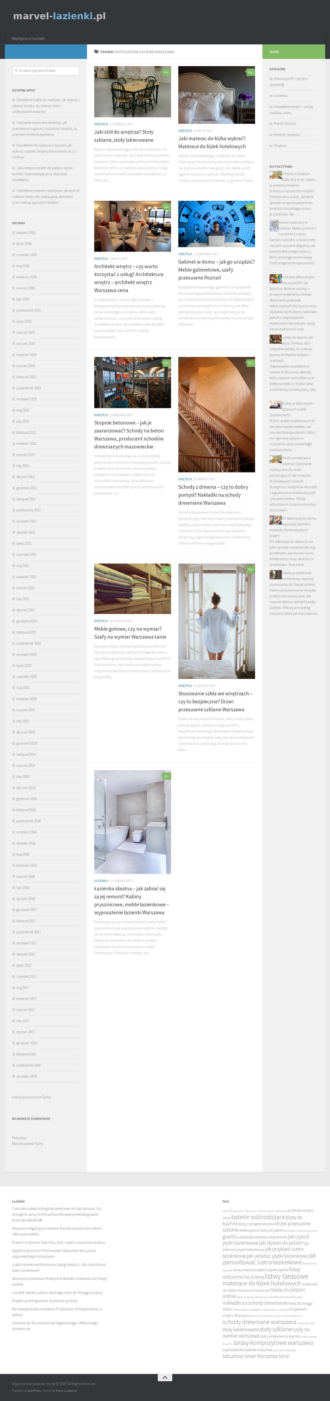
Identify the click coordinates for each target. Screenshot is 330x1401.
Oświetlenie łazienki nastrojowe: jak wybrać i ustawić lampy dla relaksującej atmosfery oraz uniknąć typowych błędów (46, 196)
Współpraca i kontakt (28, 38)
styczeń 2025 (25, 343)
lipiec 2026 (23, 243)
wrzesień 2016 (26, 1076)
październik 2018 (28, 821)
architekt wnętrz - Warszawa (271, 1211)
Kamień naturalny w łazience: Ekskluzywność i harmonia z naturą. (297, 228)
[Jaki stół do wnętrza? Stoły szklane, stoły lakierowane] (132, 91)
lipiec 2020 (23, 665)
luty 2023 (22, 421)
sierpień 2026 (25, 232)
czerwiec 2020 (26, 676)
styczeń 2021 (25, 610)
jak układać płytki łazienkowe (277, 1256)
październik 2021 (28, 510)
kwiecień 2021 (26, 576)
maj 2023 (22, 410)
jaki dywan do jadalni (281, 1243)
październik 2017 (28, 932)
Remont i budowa (287, 134)
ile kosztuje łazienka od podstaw (261, 1237)
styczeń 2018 (25, 898)
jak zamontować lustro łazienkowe (269, 1259)
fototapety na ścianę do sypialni (301, 1230)
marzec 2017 (25, 1009)
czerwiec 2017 (26, 976)
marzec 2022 (25, 454)
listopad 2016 (26, 1054)
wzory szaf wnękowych (284, 1350)
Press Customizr (66, 1391)
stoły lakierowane (240, 1329)
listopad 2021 (26, 499)
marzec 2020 (25, 710)
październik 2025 (28, 310)
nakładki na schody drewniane (254, 1303)
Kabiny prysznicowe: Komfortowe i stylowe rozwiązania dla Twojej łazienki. (293, 579)
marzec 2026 (25, 288)
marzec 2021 (25, 587)
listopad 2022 (26, 432)
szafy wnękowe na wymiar (280, 1336)
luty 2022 (22, 465)
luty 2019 (22, 776)
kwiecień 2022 (26, 443)
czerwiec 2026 (26, 254)
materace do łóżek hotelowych (261, 1283)
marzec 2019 (25, 765)
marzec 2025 (25, 332)
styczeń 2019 (25, 787)
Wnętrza (101, 124)
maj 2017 (22, 987)
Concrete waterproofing (30, 1208)
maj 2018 (22, 854)
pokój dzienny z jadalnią (276, 1309)
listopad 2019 (26, 754)
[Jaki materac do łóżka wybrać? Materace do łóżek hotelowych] (216, 95)
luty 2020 (22, 721)
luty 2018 (22, 887)
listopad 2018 (26, 810)
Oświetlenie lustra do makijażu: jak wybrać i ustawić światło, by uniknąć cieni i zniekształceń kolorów (45, 106)
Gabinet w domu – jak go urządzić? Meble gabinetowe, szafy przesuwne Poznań (216, 269)
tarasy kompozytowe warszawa (273, 1342)
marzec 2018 (25, 876)
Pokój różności (285, 123)
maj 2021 (22, 565)
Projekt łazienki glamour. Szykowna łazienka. (45, 1300)
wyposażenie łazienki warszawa (247, 1349)
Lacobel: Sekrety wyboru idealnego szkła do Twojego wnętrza (57, 1292)
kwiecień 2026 (26, 277)
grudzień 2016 (26, 1043)
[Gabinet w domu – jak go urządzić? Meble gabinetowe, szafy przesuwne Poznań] (216, 224)
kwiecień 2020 (26, 699)
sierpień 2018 (25, 843)
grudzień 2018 (26, 798)
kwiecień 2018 (26, 865)
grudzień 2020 (26, 621)
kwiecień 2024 (26, 354)
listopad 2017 (26, 921)
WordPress (34, 1391)
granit (228, 1236)
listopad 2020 (26, 632)
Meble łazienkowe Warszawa (287, 1297)
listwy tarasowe (286, 1276)
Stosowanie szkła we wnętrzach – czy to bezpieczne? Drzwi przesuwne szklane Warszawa (215, 701)
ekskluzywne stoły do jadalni (261, 1230)
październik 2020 (28, 643)
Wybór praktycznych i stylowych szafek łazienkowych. (292, 409)
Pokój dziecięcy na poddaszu (248, 1309)
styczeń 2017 (25, 1032)
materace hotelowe (253, 1290)
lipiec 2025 (23, 321)
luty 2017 (22, 1020)
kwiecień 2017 (26, 998)
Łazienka (101, 880)
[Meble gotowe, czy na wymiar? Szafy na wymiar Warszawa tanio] (132, 589)
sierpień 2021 (25, 532)
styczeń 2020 (25, 732)
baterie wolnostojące (258, 1217)
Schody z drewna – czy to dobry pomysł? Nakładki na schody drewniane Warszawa (213, 494)
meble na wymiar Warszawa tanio (254, 1297)
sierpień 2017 (25, 954)
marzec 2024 (25, 365)
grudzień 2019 (26, 743)
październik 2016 (28, 1065)
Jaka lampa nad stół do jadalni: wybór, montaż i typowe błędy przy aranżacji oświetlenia (42, 174)
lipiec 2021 (23, 543)
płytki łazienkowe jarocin (289, 1315)
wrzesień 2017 (26, 943)
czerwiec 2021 (26, 554)
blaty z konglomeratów (256, 1224)
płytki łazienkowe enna (263, 1315)
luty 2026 (22, 299)
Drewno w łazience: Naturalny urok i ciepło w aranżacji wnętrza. (292, 179)
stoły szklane (275, 1329)
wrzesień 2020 (26, 654)
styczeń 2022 (25, 476)
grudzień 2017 (26, 909)
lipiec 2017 (23, 965)
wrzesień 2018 (26, 832)
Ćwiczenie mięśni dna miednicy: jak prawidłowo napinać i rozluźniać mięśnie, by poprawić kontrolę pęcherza (44, 128)
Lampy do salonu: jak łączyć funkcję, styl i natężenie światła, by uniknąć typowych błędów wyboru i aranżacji (291, 349)
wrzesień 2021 (26, 521)
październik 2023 (28, 388)
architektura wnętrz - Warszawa (239, 1211)
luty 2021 (22, 599)
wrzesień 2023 (26, 399)
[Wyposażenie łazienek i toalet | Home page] (59, 16)
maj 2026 (22, 266)
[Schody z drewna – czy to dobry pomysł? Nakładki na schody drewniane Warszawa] (216, 414)
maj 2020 (22, 687)
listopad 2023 (26, 377)
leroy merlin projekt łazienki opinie (260, 1269)
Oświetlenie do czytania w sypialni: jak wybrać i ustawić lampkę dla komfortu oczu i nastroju (44, 151)
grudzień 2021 (26, 488)
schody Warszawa (306, 1323)
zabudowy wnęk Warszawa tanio (256, 1356)
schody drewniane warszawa (259, 1322)
